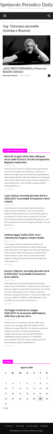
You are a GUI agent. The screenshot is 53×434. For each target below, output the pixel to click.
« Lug (5, 408)
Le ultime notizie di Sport (15, 150)
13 (27, 388)
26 (20, 398)
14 (34, 388)
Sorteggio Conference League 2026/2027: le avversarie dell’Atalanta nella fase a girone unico (25, 313)
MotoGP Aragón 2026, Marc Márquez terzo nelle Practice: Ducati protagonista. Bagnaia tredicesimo (27, 159)
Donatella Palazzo (10, 75)
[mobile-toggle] (4, 15)
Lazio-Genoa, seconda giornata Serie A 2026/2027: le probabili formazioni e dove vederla (27, 198)
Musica (6, 64)
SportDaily (20, 426)
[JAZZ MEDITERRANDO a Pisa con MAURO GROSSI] (26, 50)
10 (6, 388)
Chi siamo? (9, 426)
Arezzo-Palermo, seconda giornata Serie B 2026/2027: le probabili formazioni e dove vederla (26, 274)
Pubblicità (44, 426)
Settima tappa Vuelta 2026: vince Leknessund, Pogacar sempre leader (24, 236)
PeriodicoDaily (32, 426)
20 (27, 393)
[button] (49, 15)
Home (5, 22)
